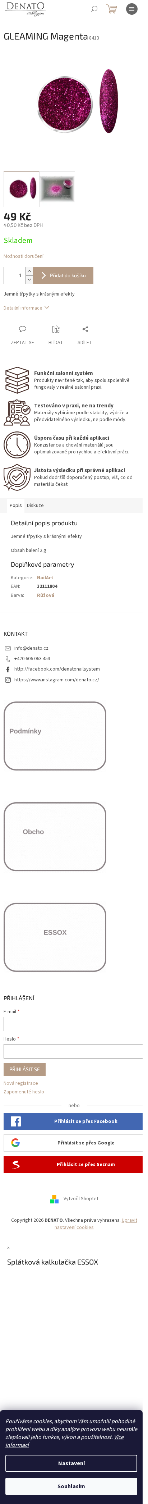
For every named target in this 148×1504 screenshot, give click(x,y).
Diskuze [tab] (35, 505)
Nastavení (71, 1463)
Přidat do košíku (68, 275)
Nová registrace (21, 1083)
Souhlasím (71, 1486)
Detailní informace (23, 308)
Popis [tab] (16, 505)
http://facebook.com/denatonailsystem (57, 669)
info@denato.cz (31, 648)
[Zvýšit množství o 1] (29, 271)
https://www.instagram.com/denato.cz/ (56, 680)
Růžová (45, 595)
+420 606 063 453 (32, 658)
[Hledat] (94, 9)
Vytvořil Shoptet (81, 1199)
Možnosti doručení (23, 256)
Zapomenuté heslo (24, 1092)
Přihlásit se (24, 1069)
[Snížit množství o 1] (29, 279)
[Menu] (132, 9)
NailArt (45, 577)
